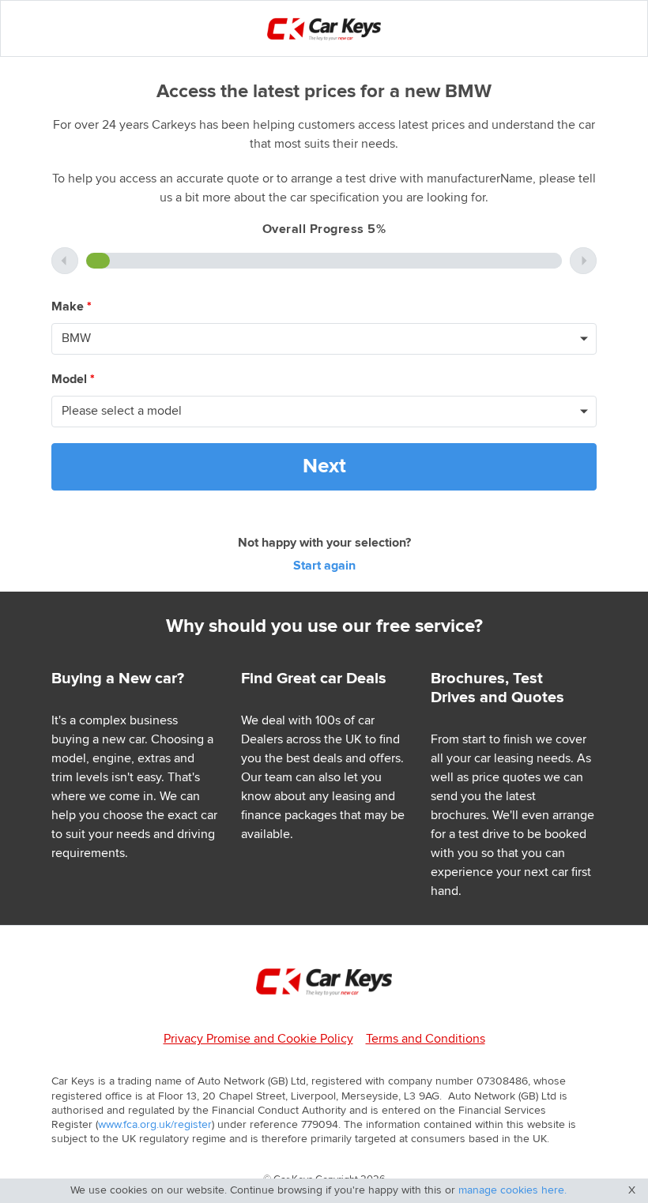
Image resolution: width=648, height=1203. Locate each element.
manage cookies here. (512, 1190)
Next (324, 466)
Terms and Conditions (425, 1039)
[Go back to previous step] (64, 260)
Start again (324, 565)
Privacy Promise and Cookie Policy (258, 1039)
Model (73, 379)
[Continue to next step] (583, 260)
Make (71, 306)
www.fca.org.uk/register (155, 1124)
